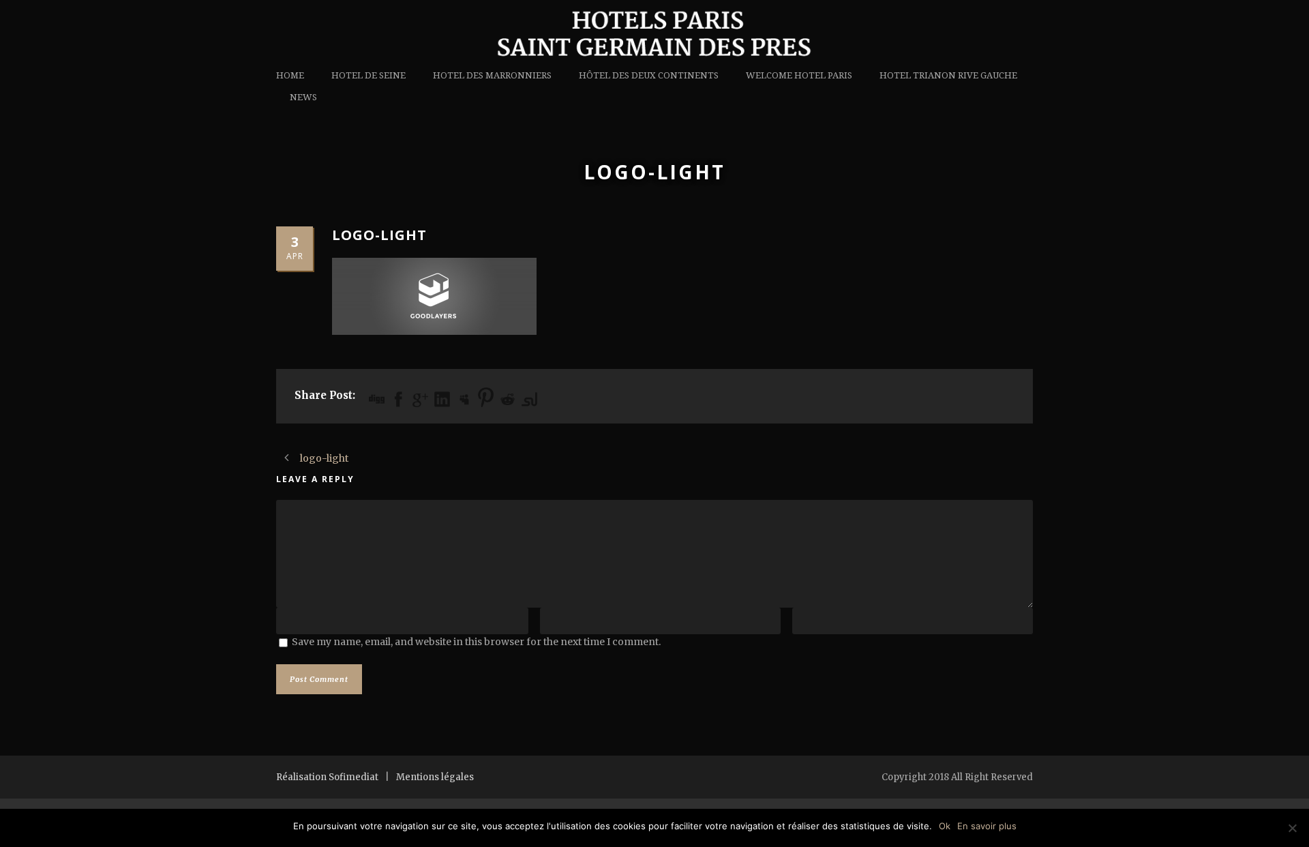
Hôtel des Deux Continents (649, 75)
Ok (944, 825)
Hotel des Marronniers (492, 75)
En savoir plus (987, 825)
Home (290, 75)
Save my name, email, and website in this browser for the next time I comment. (476, 642)
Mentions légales (435, 777)
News (303, 97)
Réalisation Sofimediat (327, 777)
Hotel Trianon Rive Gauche (948, 75)
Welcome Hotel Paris (799, 75)
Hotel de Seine (368, 75)
